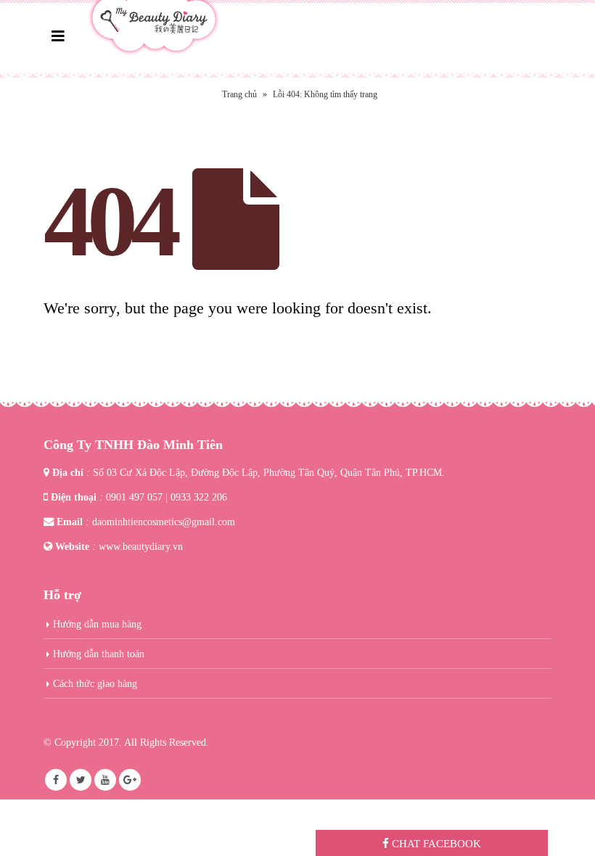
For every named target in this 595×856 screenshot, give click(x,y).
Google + (130, 780)
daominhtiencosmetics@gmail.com (163, 521)
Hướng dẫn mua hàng (97, 624)
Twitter (80, 780)
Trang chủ (239, 94)
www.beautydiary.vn (141, 546)
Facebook (56, 780)
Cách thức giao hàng (95, 683)
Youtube (105, 780)
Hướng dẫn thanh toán (98, 653)
